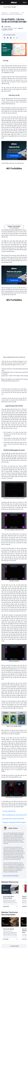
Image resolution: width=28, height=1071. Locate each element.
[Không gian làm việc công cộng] (14, 227)
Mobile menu (2, 2)
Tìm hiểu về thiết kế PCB (8, 811)
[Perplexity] (7, 38)
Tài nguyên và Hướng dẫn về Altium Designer (14, 822)
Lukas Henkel (7, 26)
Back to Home (15, 946)
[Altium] (14, 2)
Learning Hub (4, 12)
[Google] (14, 38)
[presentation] (25, 882)
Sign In (25, 2)
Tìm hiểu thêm (14, 155)
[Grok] (17, 38)
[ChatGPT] (4, 38)
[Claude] (11, 38)
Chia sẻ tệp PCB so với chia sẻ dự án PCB (13, 818)
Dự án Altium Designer (10, 7)
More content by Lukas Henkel (10, 875)
